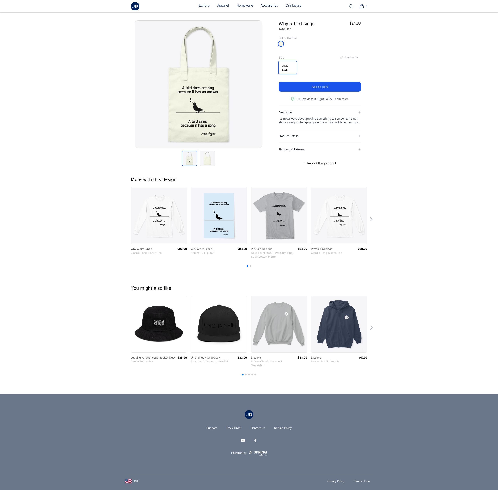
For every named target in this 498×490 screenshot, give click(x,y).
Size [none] (281, 57)
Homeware (245, 5)
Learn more (341, 99)
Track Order (233, 428)
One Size (285, 67)
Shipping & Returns (291, 149)
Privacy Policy (336, 481)
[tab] (189, 158)
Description (286, 112)
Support (211, 428)
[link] (159, 215)
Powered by (239, 452)
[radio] (288, 67)
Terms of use (362, 481)
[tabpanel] (198, 84)
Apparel (223, 5)
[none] (349, 57)
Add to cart (320, 87)
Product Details (288, 136)
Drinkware (293, 5)
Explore (204, 5)
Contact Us (258, 428)
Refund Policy (283, 428)
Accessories (269, 5)
